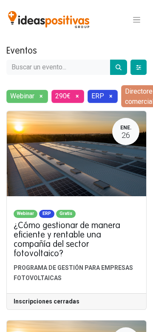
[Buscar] (118, 67)
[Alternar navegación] (136, 19)
